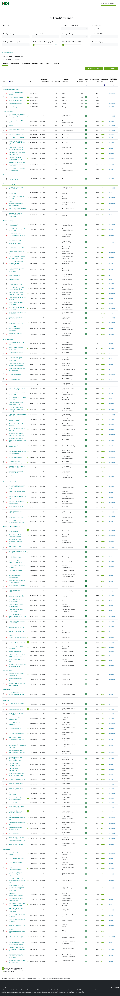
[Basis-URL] (5, 3)
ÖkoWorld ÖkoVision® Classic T (17, 643)
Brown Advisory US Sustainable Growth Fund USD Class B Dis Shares (17, 486)
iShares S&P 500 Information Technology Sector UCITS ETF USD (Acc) (17, 616)
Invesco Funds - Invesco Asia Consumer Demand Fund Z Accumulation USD (16, 575)
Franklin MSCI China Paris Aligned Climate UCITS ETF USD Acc (17, 142)
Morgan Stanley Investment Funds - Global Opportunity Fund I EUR (17, 440)
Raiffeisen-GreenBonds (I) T (16, 937)
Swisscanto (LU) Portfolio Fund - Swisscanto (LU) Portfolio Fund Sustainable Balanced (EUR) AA (17, 838)
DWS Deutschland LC (14, 279)
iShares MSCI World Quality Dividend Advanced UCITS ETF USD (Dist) (16, 409)
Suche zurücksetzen (8, 52)
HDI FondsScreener (108, 3)
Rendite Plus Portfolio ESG (15, 103)
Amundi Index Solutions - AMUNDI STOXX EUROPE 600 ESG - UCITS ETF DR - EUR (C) (17, 241)
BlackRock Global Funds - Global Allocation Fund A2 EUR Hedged (17, 739)
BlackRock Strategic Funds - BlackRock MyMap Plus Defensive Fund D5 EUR (17, 745)
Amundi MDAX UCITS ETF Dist (16, 247)
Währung (57, 81)
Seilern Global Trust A (14, 833)
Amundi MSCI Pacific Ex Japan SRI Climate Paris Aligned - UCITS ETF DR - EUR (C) (17, 115)
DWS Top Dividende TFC (15, 384)
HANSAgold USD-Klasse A (15, 570)
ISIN (31, 81)
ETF (52, 81)
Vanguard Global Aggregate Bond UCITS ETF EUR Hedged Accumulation (16, 955)
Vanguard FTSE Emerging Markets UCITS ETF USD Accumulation (15, 214)
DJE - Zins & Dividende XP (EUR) (17, 779)
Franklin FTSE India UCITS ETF (16, 138)
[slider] (34, 45)
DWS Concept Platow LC (15, 275)
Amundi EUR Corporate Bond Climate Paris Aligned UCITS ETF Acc (17, 873)
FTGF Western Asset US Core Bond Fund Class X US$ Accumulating (16, 909)
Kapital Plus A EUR (13, 803)
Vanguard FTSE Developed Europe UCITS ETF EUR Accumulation (15, 328)
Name (11, 81)
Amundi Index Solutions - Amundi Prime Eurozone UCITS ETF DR (17, 235)
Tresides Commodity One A (15, 651)
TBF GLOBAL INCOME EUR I (16, 844)
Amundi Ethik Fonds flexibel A (16, 733)
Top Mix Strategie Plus (14, 107)
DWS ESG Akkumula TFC (15, 374)
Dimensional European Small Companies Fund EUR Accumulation (16, 269)
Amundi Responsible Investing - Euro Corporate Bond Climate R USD (17, 880)
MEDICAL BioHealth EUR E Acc (16, 631)
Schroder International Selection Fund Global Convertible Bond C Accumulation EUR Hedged (17, 942)
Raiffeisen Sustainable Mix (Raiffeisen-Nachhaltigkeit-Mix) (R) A (17, 817)
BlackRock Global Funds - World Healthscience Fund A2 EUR (16, 541)
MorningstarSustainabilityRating (113, 79)
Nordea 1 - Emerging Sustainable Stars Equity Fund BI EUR (16, 203)
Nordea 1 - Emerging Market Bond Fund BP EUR (17, 931)
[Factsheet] (6, 93)
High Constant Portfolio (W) (16, 97)
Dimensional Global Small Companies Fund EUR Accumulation (15, 358)
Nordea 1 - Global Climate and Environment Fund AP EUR (17, 637)
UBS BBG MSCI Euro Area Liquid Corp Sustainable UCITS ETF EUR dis (17, 949)
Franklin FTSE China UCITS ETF (16, 134)
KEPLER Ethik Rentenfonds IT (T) (17, 925)
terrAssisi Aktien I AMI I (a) (15, 457)
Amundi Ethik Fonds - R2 (15, 728)
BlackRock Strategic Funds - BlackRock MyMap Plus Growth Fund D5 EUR (17, 752)
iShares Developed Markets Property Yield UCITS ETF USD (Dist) (16, 694)
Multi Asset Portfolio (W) (15, 100)
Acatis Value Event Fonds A (15, 709)
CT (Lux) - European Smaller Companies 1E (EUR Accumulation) (16, 263)
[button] (74, 28)
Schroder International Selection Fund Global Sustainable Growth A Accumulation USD (17, 451)
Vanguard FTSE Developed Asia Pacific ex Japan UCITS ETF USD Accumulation (17, 164)
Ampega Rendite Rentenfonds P (17, 858)
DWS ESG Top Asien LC (14, 126)
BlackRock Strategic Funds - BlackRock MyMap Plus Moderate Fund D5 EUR (16, 758)
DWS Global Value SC (14, 379)
